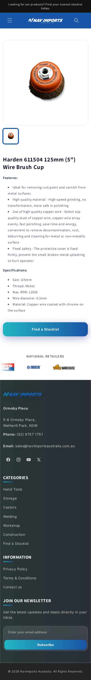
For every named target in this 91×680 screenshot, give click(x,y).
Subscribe (45, 645)
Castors (9, 507)
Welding (10, 516)
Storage (10, 498)
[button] (9, 20)
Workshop (11, 525)
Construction (14, 534)
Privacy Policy (15, 569)
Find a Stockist (45, 329)
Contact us (12, 587)
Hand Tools (12, 489)
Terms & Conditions (19, 578)
